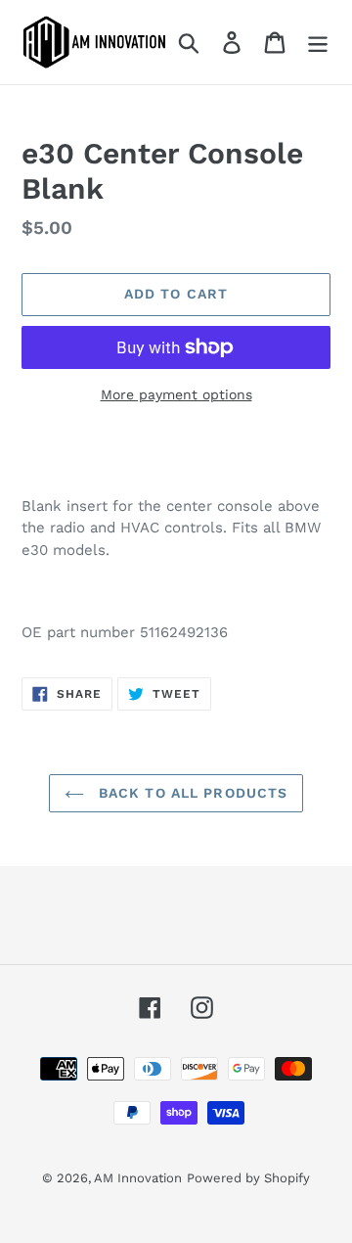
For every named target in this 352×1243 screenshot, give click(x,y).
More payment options (176, 394)
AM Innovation (138, 1178)
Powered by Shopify (248, 1178)
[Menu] (317, 43)
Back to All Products (191, 793)
